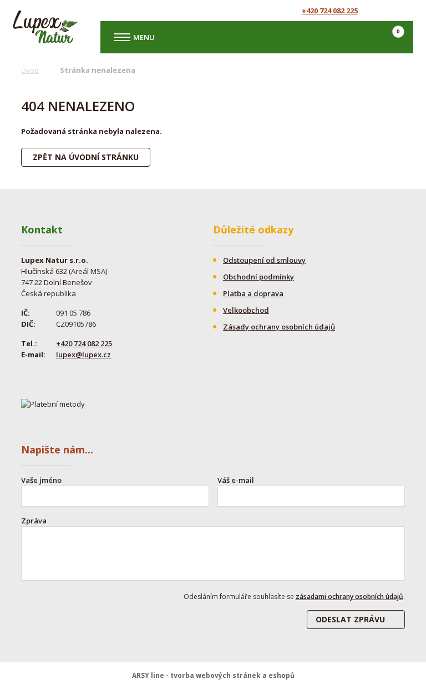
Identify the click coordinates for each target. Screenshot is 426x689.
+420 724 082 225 (330, 11)
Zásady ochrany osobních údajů (279, 327)
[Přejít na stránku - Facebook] (384, 10)
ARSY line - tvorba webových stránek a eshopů (213, 675)
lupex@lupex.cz (83, 355)
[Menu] (122, 37)
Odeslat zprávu (350, 619)
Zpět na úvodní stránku (86, 157)
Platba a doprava (253, 293)
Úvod (30, 70)
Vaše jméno (41, 480)
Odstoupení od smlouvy (264, 260)
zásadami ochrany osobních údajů (349, 596)
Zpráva (34, 521)
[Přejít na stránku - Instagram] (403, 10)
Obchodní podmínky (258, 277)
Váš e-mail (235, 480)
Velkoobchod (246, 310)
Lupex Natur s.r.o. (45, 26)
